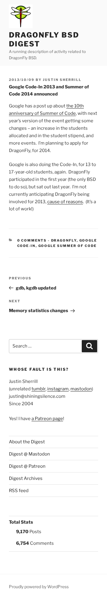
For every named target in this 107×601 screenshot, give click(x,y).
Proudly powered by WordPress (39, 586)
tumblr (38, 389)
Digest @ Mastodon (29, 454)
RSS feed (19, 490)
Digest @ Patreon (27, 466)
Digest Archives (26, 478)
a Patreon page (47, 418)
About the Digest (27, 442)
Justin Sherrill (62, 80)
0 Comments (32, 240)
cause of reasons (65, 201)
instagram (58, 389)
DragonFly (64, 240)
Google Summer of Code (67, 246)
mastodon (81, 389)
